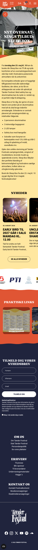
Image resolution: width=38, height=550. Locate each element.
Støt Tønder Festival (19, 443)
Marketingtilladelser (9, 400)
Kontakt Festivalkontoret (19, 488)
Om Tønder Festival (19, 440)
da (19, 3)
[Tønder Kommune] (27, 280)
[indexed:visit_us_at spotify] (26, 533)
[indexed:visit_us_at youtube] (21, 533)
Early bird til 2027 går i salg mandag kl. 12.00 (14, 234)
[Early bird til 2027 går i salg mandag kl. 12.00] (15, 210)
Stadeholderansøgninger (19, 494)
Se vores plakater (19, 449)
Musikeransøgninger (19, 491)
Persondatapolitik (19, 446)
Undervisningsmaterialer (19, 472)
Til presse (19, 463)
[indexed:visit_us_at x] (16, 533)
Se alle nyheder (19, 259)
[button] (5, 4)
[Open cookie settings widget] (3, 546)
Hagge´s (19, 475)
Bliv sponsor (19, 466)
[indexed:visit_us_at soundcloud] (31, 533)
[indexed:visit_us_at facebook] (6, 533)
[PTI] (14, 280)
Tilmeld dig (19, 394)
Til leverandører (19, 469)
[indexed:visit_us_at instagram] (11, 533)
